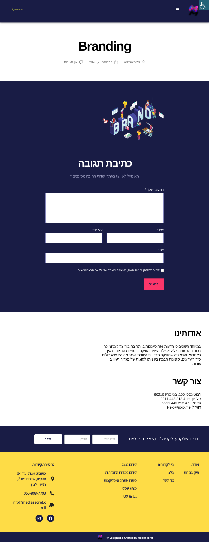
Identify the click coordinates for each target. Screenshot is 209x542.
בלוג (171, 472)
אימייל (97, 230)
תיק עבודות (191, 472)
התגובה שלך (154, 189)
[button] (177, 8)
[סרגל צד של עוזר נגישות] (204, 5)
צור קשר (168, 480)
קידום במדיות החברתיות (121, 472)
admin (128, 62)
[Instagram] (39, 518)
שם (160, 230)
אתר (161, 250)
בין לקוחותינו (166, 464)
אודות (195, 464)
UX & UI (130, 496)
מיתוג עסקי (129, 488)
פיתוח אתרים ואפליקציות (120, 480)
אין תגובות (70, 62)
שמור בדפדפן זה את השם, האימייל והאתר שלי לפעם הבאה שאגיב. (118, 270)
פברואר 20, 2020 (100, 62)
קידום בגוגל (129, 464)
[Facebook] (50, 518)
